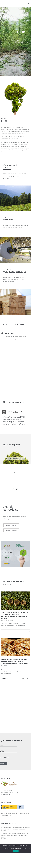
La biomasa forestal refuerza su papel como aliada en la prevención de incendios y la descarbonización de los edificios (14, 835)
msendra (10, 620)
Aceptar (16, 850)
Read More (4, 632)
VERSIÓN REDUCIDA (11, 530)
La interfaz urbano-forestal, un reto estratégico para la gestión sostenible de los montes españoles (15, 709)
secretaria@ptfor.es (5, 794)
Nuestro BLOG (7, 584)
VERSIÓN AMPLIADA (11, 525)
